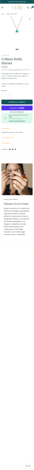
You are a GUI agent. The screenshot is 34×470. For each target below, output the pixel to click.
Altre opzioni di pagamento (17, 111)
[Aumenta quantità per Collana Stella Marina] (9, 95)
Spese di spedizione (14, 69)
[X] (12, 149)
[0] (31, 8)
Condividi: (4, 149)
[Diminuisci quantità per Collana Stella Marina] (3, 95)
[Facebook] (10, 149)
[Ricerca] (28, 8)
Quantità (4, 90)
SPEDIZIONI (5, 128)
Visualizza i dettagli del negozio (17, 121)
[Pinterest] (15, 149)
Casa (2, 14)
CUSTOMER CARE (7, 138)
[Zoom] (30, 18)
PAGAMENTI (5, 143)
